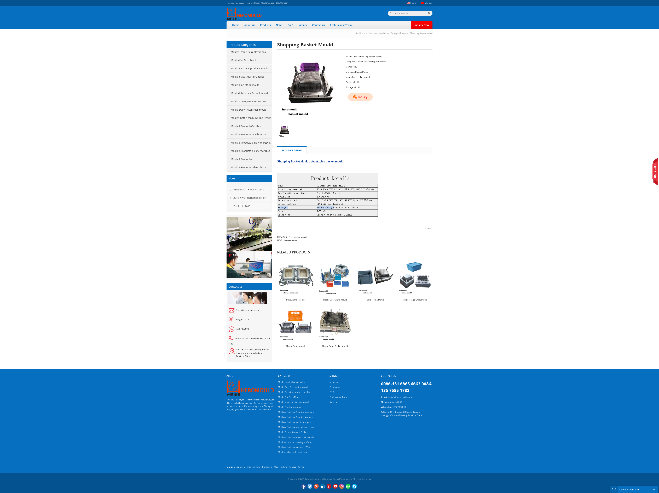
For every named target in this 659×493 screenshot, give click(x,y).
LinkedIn (322, 486)
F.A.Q (290, 25)
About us (249, 25)
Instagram (341, 486)
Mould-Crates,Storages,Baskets (393, 33)
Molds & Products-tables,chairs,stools (239, 160)
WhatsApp (348, 486)
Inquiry (303, 25)
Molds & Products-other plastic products (246, 169)
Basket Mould (290, 240)
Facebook (303, 486)
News (279, 25)
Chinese (428, 2)
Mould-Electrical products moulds (250, 68)
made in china (254, 466)
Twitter (310, 486)
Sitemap (333, 402)
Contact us (318, 25)
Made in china (280, 466)
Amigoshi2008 (242, 319)
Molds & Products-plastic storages (250, 150)
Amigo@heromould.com (247, 310)
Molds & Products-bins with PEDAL (250, 142)
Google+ (316, 486)
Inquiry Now (422, 25)
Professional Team (341, 25)
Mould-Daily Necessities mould (249, 109)
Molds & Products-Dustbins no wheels (246, 136)
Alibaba (292, 466)
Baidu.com (267, 466)
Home (235, 25)
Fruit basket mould (298, 237)
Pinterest (329, 486)
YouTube (335, 486)
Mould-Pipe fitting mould (245, 85)
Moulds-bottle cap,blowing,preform (251, 118)
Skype (354, 486)
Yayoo (301, 466)
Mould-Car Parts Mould (244, 60)
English (413, 2)
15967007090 (242, 328)
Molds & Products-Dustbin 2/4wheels (244, 127)
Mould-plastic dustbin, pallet (247, 76)
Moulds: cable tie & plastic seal (249, 52)
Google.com (239, 466)
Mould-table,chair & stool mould (249, 93)
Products (265, 25)
